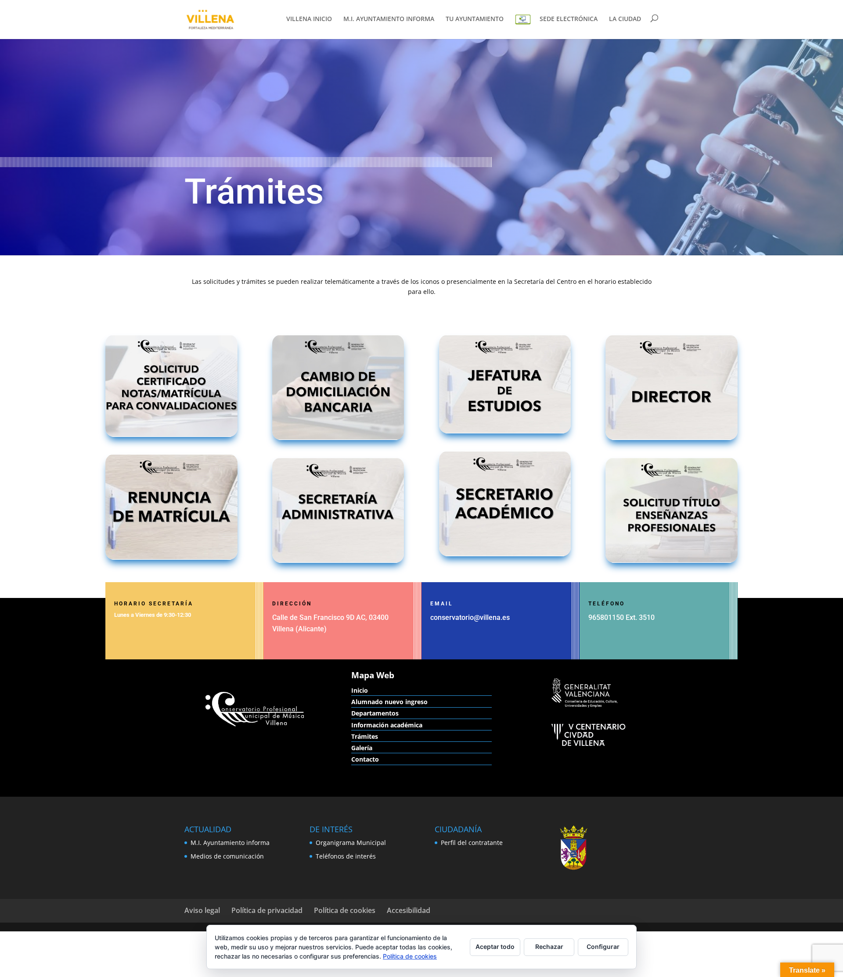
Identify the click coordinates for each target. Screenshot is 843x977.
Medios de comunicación (227, 856)
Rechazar (549, 946)
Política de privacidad (267, 910)
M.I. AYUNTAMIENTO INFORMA (388, 19)
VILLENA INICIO (309, 19)
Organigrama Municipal (351, 842)
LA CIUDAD (625, 19)
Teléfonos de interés (346, 856)
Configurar (603, 946)
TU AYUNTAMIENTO (475, 19)
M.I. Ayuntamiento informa (230, 842)
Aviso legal (202, 910)
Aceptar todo (495, 946)
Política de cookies (344, 910)
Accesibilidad (408, 910)
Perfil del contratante (472, 842)
